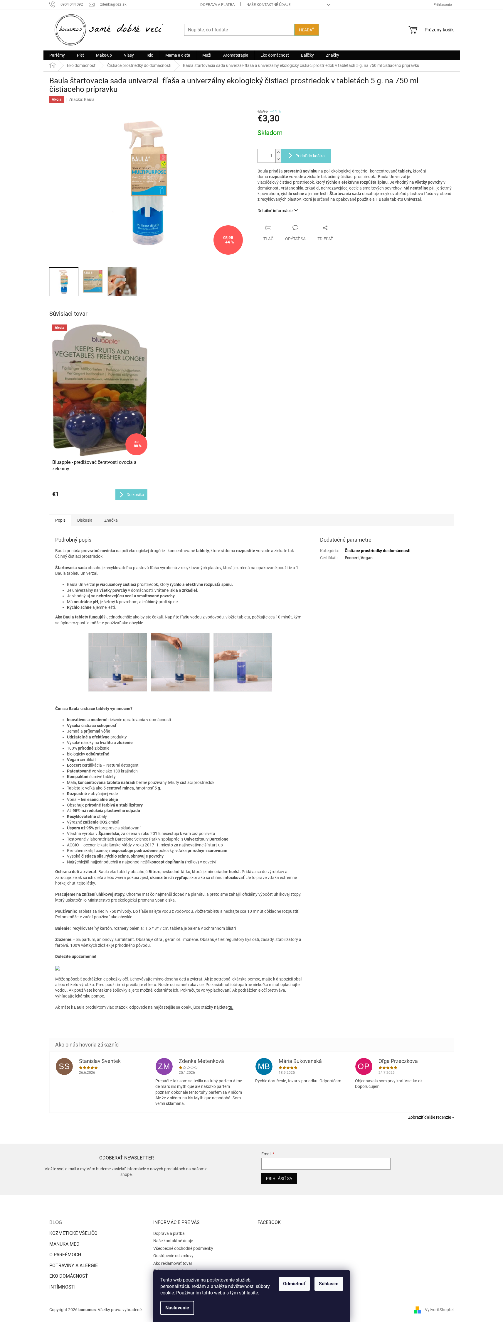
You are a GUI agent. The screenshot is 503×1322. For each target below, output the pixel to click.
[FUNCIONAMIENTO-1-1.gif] (118, 662)
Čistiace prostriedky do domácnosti (378, 550)
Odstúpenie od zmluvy (173, 1255)
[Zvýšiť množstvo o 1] (278, 152)
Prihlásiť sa (279, 1178)
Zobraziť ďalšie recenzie (429, 1117)
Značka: (82, 99)
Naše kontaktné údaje (268, 4)
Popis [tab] (60, 520)
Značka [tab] (111, 520)
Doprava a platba (217, 4)
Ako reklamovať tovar (172, 1263)
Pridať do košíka (310, 155)
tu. (230, 1007)
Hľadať (306, 30)
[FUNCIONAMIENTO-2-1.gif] (180, 662)
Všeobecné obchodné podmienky (183, 1248)
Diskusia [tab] (84, 520)
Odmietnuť (294, 1284)
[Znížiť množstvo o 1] (278, 159)
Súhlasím (329, 1284)
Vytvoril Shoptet (439, 1309)
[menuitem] (57, 55)
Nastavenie (177, 1308)
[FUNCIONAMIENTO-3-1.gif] (243, 662)
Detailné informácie (275, 210)
